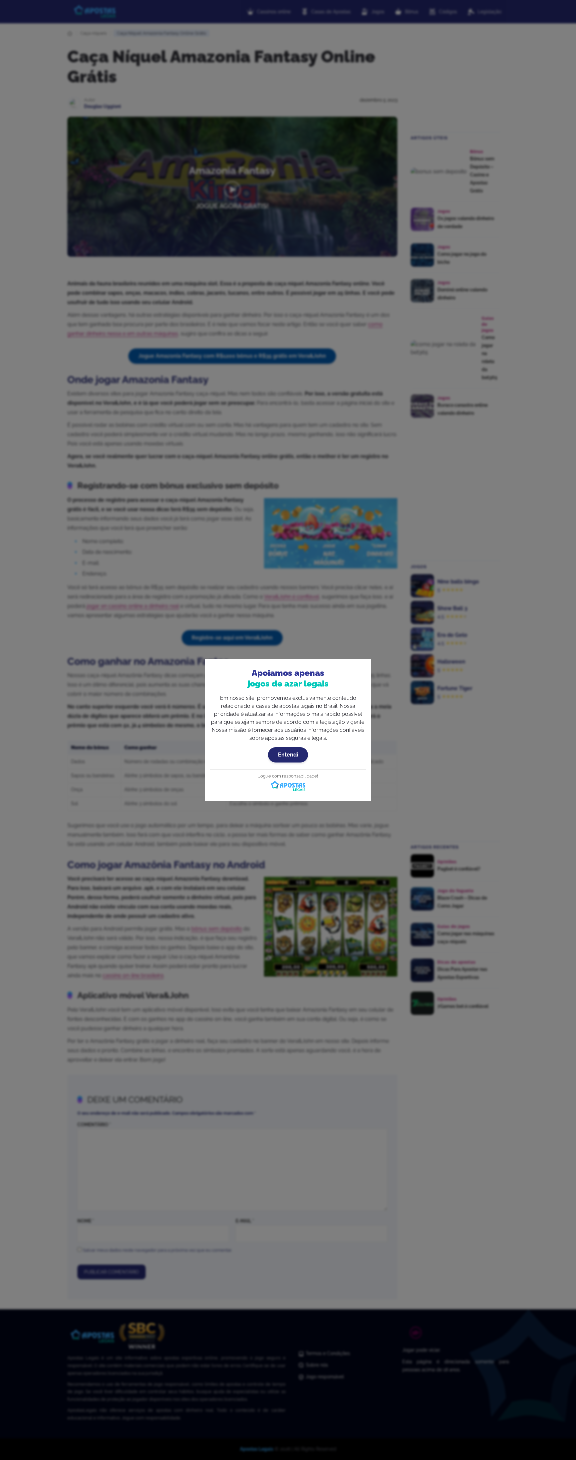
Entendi (288, 755)
